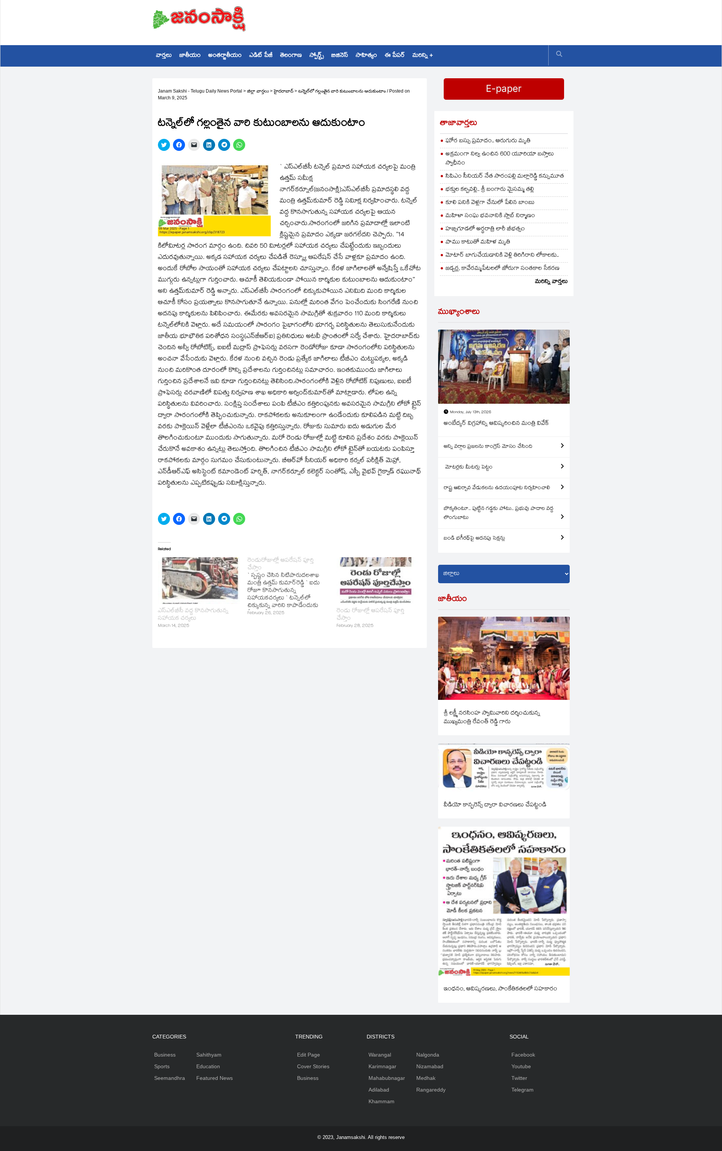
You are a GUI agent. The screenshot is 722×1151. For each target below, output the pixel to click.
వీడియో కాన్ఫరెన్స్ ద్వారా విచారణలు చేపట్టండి (495, 805)
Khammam (381, 1101)
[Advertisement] (433, 21)
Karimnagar (382, 1066)
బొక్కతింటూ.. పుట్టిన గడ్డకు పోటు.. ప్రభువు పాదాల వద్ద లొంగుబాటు (499, 514)
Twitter (519, 1078)
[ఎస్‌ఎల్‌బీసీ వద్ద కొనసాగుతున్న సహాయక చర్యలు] (199, 580)
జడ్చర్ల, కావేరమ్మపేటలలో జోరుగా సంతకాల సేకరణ (503, 269)
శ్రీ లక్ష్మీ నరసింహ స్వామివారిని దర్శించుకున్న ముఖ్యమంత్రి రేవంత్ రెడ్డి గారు (492, 718)
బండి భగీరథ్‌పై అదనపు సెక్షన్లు (474, 538)
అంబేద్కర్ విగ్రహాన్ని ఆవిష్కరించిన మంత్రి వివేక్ (496, 424)
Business (165, 1055)
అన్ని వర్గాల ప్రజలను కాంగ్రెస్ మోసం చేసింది (488, 447)
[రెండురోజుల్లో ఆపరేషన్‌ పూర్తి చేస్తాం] (292, 587)
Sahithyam (208, 1055)
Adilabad (379, 1090)
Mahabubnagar (387, 1078)
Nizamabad (429, 1066)
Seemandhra (169, 1078)
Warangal (380, 1055)
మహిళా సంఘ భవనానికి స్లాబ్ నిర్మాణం (490, 216)
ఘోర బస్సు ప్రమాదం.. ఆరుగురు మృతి (488, 141)
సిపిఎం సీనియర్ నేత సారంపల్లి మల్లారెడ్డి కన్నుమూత (505, 177)
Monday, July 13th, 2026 (470, 412)
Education (208, 1066)
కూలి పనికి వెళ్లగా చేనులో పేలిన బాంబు (490, 203)
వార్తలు (164, 56)
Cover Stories (313, 1066)
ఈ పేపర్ (395, 56)
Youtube (521, 1066)
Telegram (522, 1090)
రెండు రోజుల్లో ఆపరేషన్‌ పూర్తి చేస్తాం (370, 615)
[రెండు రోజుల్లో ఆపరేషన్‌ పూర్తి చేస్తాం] (378, 580)
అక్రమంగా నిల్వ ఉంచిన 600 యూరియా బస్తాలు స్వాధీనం (500, 159)
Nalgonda (427, 1055)
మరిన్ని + (423, 56)
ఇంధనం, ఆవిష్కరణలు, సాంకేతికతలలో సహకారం (500, 989)
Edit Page (308, 1055)
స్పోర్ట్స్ (316, 56)
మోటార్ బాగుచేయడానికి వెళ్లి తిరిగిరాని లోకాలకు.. (502, 256)
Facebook (523, 1055)
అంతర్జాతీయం (225, 56)
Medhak (425, 1078)
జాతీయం (190, 56)
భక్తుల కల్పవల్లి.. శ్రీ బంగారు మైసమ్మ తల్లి (490, 190)
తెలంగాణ (291, 56)
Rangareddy (431, 1090)
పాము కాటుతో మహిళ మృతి (478, 242)
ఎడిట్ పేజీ (261, 56)
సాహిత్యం (366, 56)
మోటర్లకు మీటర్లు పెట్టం (468, 467)
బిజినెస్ (339, 56)
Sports (162, 1066)
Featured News (214, 1078)
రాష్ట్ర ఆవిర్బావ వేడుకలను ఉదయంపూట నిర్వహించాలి (497, 488)
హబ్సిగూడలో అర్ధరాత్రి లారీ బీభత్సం (485, 229)
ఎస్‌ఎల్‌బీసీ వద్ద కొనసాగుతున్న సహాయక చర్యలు (193, 615)
